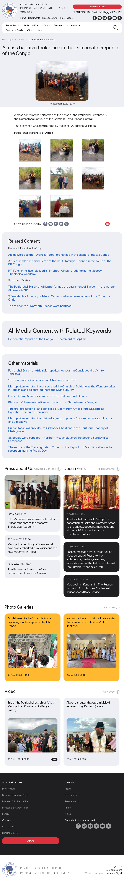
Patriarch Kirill (12, 25)
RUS (75, 12)
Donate (30, 840)
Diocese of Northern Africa (67, 25)
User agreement (114, 869)
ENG (82, 12)
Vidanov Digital (114, 873)
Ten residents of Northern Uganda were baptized (40, 305)
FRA (88, 12)
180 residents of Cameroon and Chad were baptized (42, 380)
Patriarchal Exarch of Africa (37, 25)
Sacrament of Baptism (72, 339)
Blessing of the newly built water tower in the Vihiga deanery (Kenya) (52, 402)
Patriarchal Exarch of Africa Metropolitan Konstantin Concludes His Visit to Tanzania (56, 372)
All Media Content (45, 468)
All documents (106, 468)
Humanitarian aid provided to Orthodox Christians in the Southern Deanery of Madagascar (58, 429)
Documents (34, 17)
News (23, 17)
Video (70, 17)
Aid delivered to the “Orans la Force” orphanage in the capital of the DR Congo (58, 254)
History (40, 30)
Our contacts (8, 826)
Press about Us (49, 17)
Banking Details (10, 832)
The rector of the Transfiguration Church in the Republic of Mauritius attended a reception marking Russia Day (60, 449)
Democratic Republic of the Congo (30, 339)
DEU (101, 12)
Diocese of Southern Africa (19, 30)
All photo (109, 607)
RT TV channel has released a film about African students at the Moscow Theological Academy (55, 272)
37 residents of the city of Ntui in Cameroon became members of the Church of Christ (59, 298)
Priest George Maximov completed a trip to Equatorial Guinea (47, 396)
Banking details (97, 6)
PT (120, 12)
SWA (95, 12)
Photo (62, 17)
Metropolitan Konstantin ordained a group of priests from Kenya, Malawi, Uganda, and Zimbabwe (60, 420)
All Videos (109, 691)
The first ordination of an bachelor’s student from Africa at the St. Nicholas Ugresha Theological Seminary (56, 410)
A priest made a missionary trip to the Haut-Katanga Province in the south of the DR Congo (59, 262)
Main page (7, 39)
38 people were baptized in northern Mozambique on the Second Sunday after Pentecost (59, 439)
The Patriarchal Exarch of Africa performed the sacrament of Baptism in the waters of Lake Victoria (61, 288)
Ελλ (114, 12)
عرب (108, 12)
